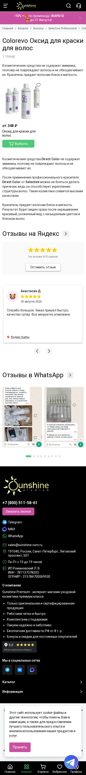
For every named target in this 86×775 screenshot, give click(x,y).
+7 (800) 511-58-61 (20, 502)
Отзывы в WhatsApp (33, 375)
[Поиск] (69, 5)
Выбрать (21, 144)
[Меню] (5, 5)
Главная (7, 28)
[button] (37, 351)
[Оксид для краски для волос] (22, 101)
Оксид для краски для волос (19, 133)
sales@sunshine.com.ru (25, 545)
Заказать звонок (18, 511)
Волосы (38, 28)
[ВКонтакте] (20, 670)
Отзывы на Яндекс (30, 233)
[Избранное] (38, 85)
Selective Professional (62, 28)
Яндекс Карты (20, 337)
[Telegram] (7, 670)
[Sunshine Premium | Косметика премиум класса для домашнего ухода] (23, 5)
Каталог (23, 28)
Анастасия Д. (31, 291)
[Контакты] (79, 5)
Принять (20, 747)
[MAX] (32, 670)
